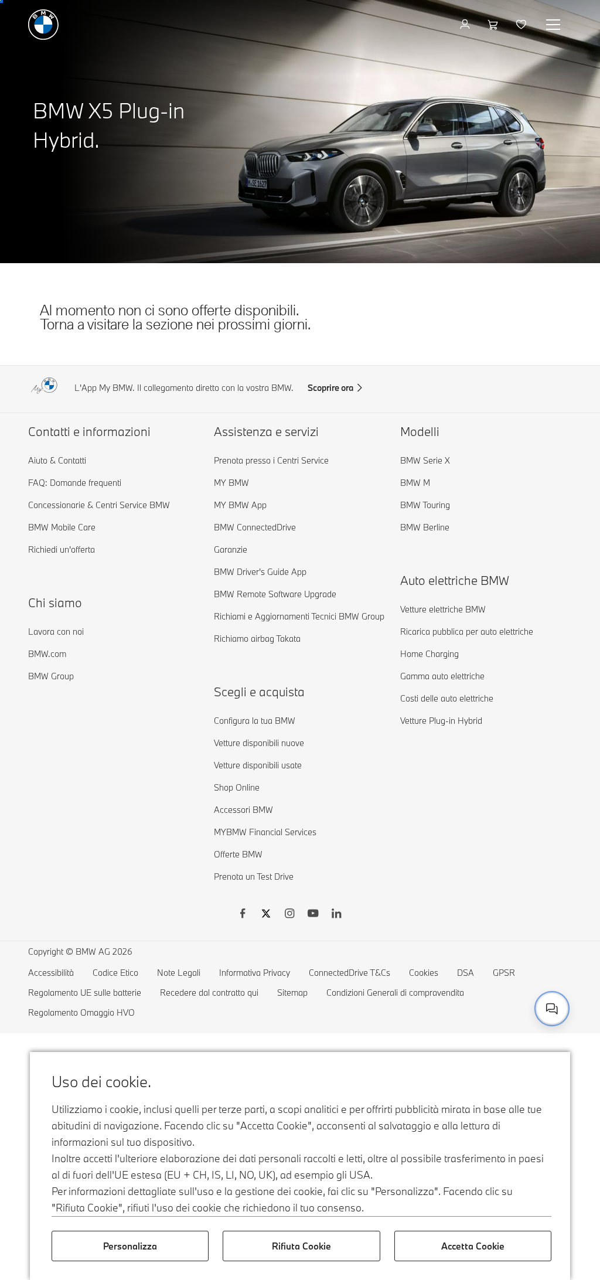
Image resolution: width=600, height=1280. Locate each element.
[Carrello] (494, 24)
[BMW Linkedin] (336, 915)
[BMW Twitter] (266, 915)
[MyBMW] (466, 24)
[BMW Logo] (43, 24)
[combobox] (552, 1008)
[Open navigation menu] (554, 24)
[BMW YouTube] (313, 915)
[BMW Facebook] (242, 915)
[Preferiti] (522, 24)
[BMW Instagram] (289, 915)
